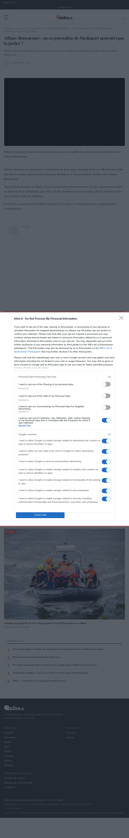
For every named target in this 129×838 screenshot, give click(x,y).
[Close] (122, 319)
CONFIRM (40, 515)
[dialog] (64, 419)
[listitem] (64, 377)
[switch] (106, 384)
